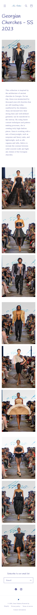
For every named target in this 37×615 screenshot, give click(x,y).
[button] (4, 5)
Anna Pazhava (17, 603)
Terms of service (28, 606)
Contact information (19, 610)
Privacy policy (15, 606)
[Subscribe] (30, 580)
